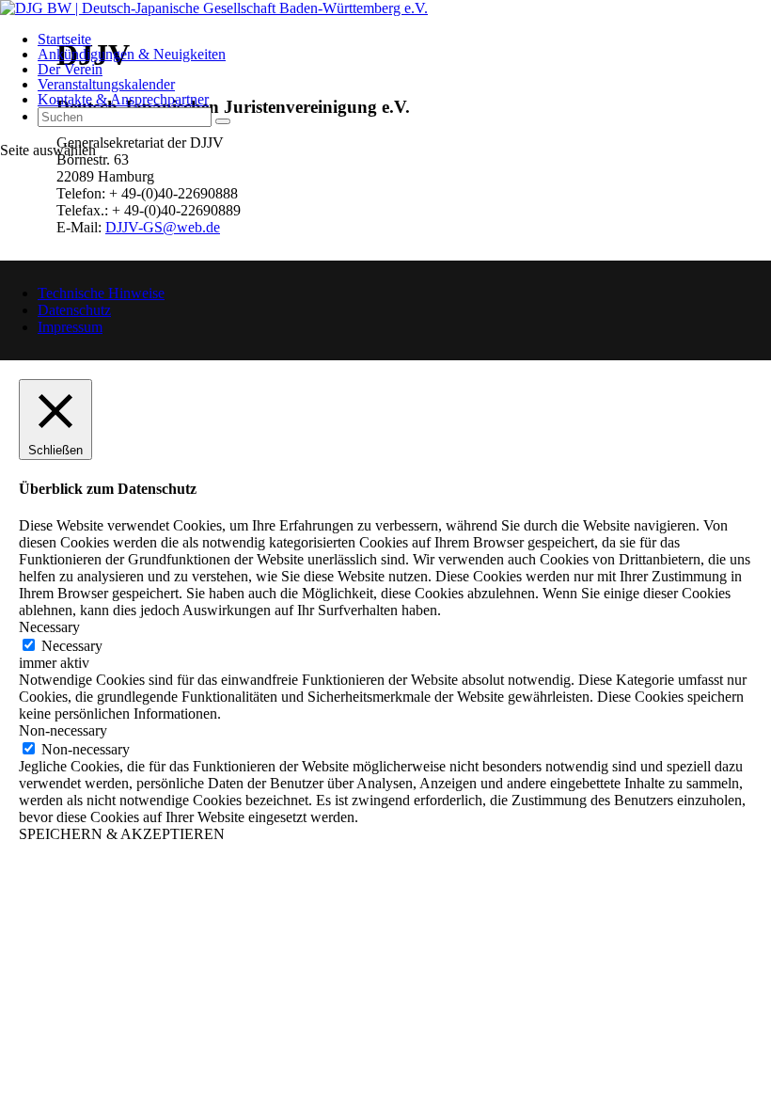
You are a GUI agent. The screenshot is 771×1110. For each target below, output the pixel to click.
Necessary (71, 646)
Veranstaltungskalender (106, 84)
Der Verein (70, 69)
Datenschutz (74, 310)
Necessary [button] (49, 627)
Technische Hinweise (101, 293)
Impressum (70, 327)
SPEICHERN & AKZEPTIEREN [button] (122, 834)
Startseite (64, 39)
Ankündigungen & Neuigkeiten (132, 54)
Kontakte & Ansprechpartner (123, 99)
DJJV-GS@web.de (162, 227)
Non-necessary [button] (63, 730)
